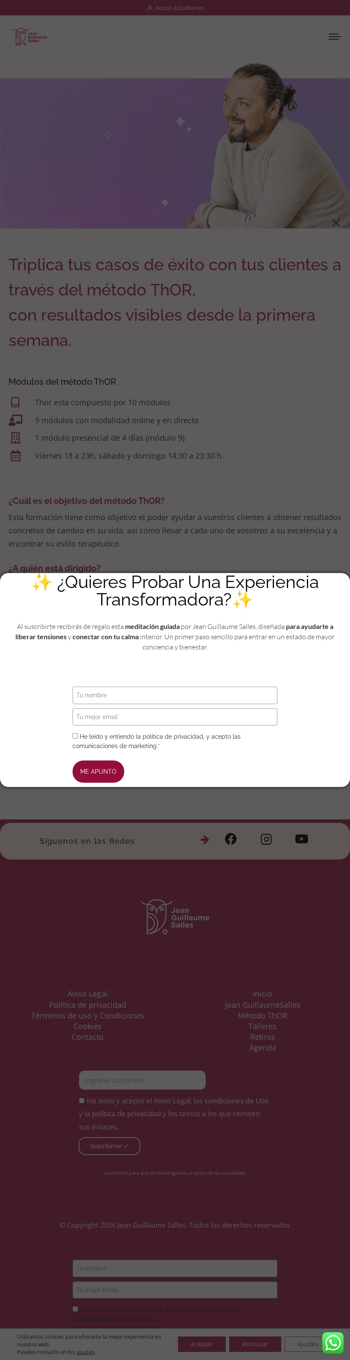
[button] (336, 223)
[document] (175, 680)
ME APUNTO (98, 771)
